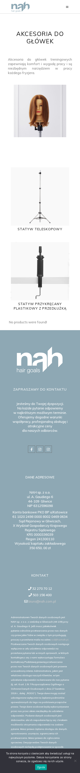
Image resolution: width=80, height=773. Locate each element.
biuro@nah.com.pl (42, 601)
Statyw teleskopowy (40, 229)
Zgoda (41, 767)
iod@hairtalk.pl (59, 639)
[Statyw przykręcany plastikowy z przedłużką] (40, 271)
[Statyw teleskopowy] (40, 196)
